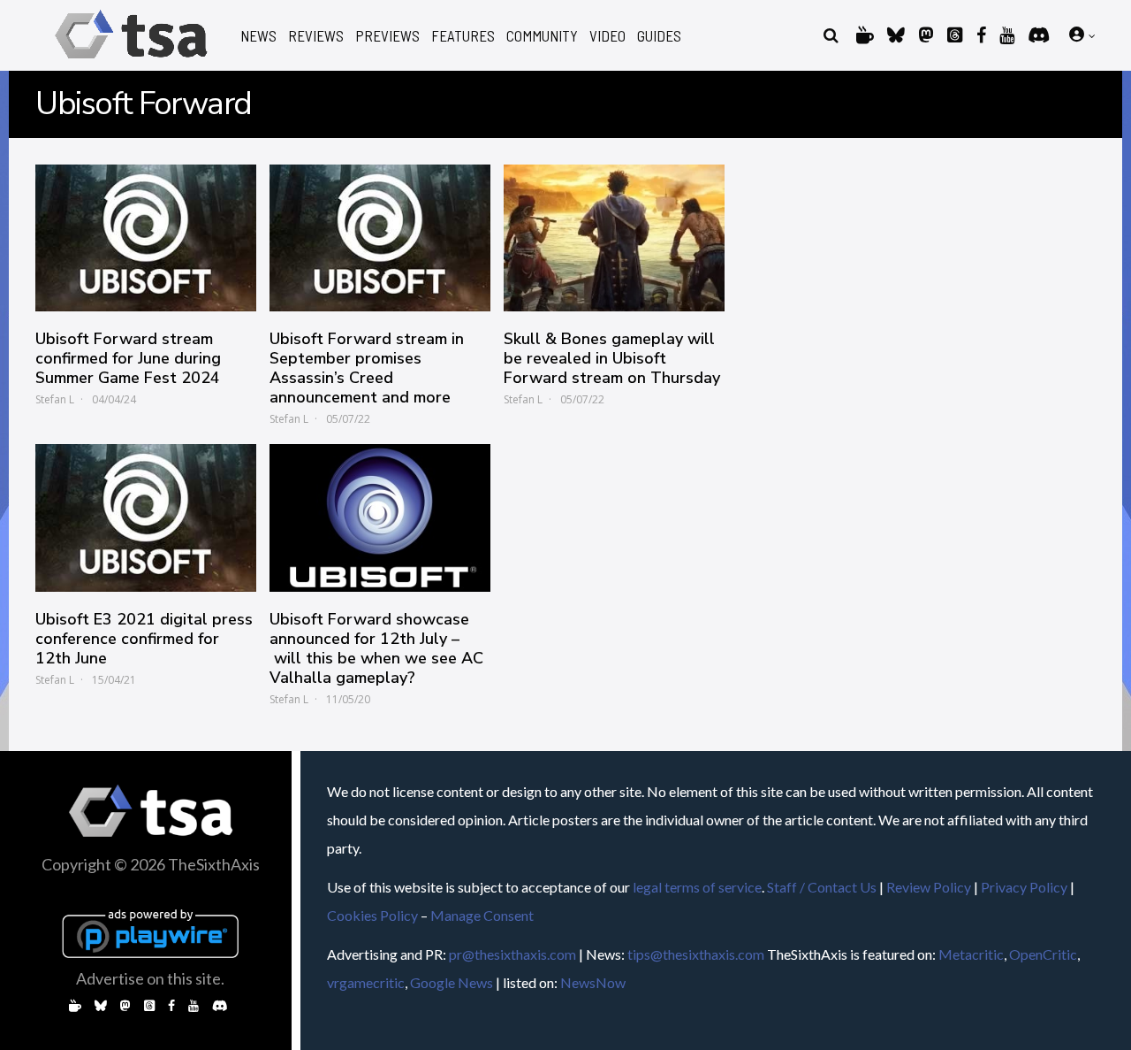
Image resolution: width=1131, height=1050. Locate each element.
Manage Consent (482, 915)
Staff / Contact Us (822, 886)
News (258, 35)
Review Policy (928, 886)
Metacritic (971, 954)
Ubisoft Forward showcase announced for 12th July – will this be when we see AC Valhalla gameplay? (376, 648)
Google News (451, 982)
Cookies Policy (372, 915)
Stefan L (54, 399)
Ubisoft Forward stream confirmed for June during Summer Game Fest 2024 (128, 358)
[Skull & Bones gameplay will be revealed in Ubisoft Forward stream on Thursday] (614, 238)
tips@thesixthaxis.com (695, 954)
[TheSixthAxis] (131, 61)
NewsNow (593, 982)
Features (463, 35)
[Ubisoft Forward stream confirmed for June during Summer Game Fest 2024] (145, 238)
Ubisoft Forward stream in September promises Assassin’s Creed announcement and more (366, 368)
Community (542, 35)
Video (607, 35)
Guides (659, 35)
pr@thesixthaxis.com (512, 954)
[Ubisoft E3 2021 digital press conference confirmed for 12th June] (145, 517)
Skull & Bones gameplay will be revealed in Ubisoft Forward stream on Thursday (612, 358)
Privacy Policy (1024, 886)
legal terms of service (697, 886)
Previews (387, 35)
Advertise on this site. (150, 978)
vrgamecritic (366, 982)
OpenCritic (1043, 954)
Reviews (316, 35)
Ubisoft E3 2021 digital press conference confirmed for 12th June (144, 639)
